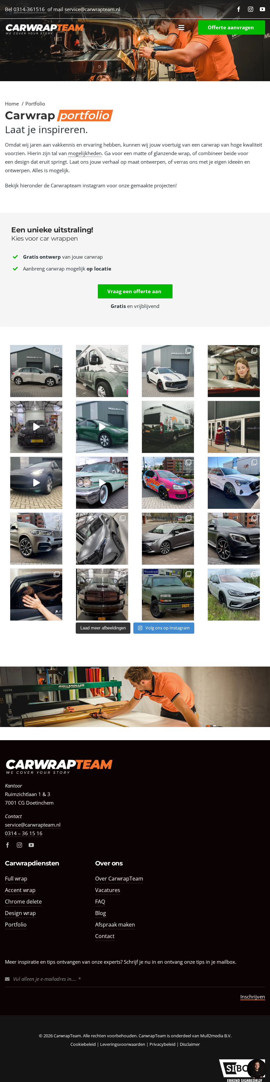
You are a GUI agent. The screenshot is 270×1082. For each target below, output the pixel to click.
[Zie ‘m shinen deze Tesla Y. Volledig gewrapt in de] (36, 483)
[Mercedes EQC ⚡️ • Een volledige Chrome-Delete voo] (102, 539)
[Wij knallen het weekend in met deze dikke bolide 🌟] (102, 483)
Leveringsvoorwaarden (122, 1044)
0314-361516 (30, 9)
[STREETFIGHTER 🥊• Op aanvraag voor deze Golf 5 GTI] (168, 483)
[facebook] (238, 9)
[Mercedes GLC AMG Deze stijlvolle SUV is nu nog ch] (234, 539)
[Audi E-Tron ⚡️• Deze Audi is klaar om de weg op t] (234, 483)
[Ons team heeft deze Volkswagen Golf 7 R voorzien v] (234, 595)
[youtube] (262, 9)
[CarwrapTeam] (59, 759)
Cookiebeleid (83, 1044)
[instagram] (250, 9)
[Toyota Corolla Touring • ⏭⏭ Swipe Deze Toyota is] (168, 539)
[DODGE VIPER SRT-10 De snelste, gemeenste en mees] (102, 595)
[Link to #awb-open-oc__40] (181, 27)
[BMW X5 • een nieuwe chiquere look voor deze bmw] (36, 539)
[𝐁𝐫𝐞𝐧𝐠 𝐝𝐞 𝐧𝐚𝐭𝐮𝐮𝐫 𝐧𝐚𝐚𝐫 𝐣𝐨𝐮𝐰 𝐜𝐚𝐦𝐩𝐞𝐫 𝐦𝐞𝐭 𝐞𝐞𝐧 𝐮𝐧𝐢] (102, 371)
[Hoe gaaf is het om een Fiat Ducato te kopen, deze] (168, 427)
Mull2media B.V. (215, 1036)
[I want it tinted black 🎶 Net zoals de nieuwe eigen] (36, 427)
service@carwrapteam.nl (92, 9)
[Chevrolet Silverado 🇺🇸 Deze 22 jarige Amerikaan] (168, 595)
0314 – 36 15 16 (23, 833)
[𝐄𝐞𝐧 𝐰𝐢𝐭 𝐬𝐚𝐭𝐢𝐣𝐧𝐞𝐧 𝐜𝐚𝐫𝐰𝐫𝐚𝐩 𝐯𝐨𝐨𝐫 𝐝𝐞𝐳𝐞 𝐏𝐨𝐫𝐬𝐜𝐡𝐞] (168, 371)
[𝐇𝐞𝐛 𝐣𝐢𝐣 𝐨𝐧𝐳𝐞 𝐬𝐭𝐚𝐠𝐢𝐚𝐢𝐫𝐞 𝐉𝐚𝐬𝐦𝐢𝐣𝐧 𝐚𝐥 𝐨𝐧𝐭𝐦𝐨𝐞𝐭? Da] (234, 371)
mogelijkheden (85, 153)
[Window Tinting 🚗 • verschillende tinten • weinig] (36, 595)
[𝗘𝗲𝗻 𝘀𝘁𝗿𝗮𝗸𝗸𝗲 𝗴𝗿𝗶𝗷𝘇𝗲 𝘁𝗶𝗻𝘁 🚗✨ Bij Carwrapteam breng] (36, 371)
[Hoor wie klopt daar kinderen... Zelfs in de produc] (234, 427)
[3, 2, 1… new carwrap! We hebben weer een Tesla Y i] (102, 427)
